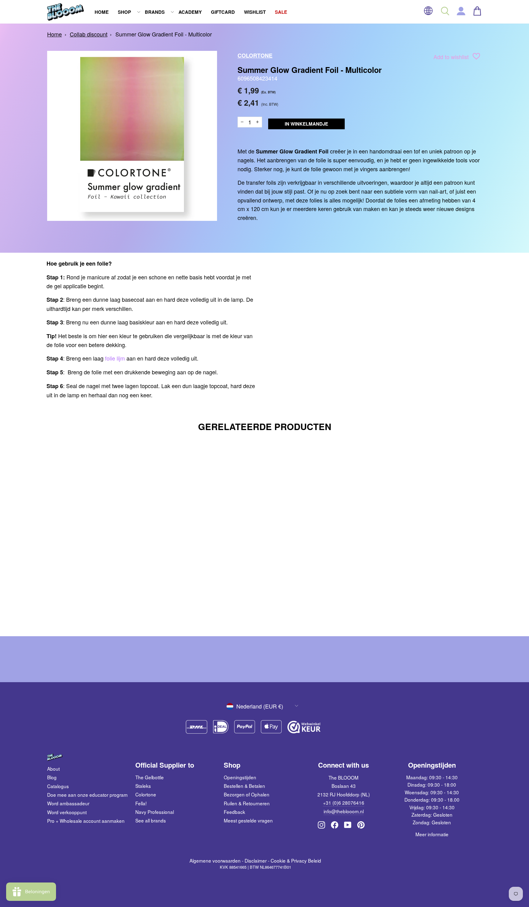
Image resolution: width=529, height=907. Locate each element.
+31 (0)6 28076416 (343, 802)
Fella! (141, 803)
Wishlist (255, 12)
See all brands (150, 820)
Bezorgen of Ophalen (246, 794)
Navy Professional (154, 811)
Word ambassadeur (68, 803)
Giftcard (223, 12)
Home (102, 12)
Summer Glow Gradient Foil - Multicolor (163, 34)
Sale (281, 12)
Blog (52, 777)
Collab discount (88, 34)
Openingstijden (240, 777)
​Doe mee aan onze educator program (87, 794)
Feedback (234, 811)
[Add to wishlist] (476, 57)
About (53, 768)
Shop (124, 12)
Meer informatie (431, 834)
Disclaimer (256, 860)
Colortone (255, 55)
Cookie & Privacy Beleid (296, 860)
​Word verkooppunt (67, 812)
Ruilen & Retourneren (247, 803)
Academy (190, 12)
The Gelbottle (149, 777)
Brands (155, 12)
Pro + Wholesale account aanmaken (86, 820)
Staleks (143, 785)
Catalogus (58, 786)
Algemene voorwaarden (215, 860)
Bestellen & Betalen (244, 785)
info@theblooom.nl (344, 811)
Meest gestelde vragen (248, 820)
